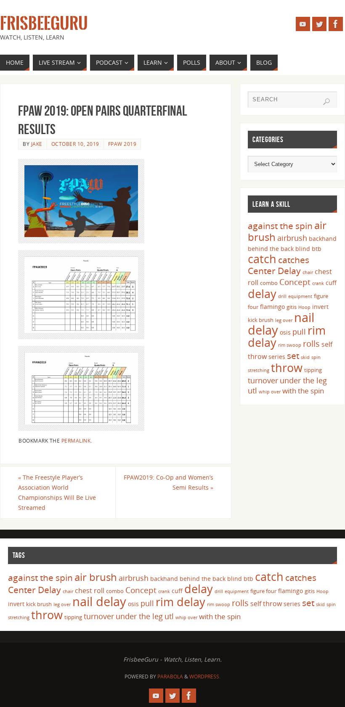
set (293, 355)
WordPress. (204, 676)
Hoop (304, 307)
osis (285, 332)
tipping (313, 370)
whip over (270, 392)
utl (252, 390)
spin (316, 357)
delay (262, 293)
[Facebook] (336, 24)
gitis (292, 307)
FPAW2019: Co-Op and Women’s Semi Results (168, 482)
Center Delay (274, 271)
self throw (266, 603)
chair (308, 272)
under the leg (303, 380)
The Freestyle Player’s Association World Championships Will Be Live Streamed (57, 492)
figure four (263, 591)
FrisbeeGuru (44, 23)
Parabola (170, 676)
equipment (300, 296)
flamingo (272, 307)
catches (293, 260)
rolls (311, 343)
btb (316, 249)
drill (282, 296)
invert (320, 307)
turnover (263, 380)
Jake (36, 143)
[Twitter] (319, 24)
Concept (294, 282)
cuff (331, 283)
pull (299, 332)
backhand (323, 239)
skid (305, 357)
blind (302, 249)
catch (262, 258)
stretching (258, 370)
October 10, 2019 (75, 143)
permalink (76, 440)
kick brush (260, 320)
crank (318, 283)
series (276, 357)
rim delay (180, 601)
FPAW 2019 (122, 143)
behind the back (271, 249)
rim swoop (289, 345)
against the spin (280, 226)
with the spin (303, 391)
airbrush (292, 238)
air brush (95, 577)
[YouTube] (303, 24)
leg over (283, 320)
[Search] (326, 102)
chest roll (89, 590)
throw (287, 367)
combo (269, 283)
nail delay (99, 601)
